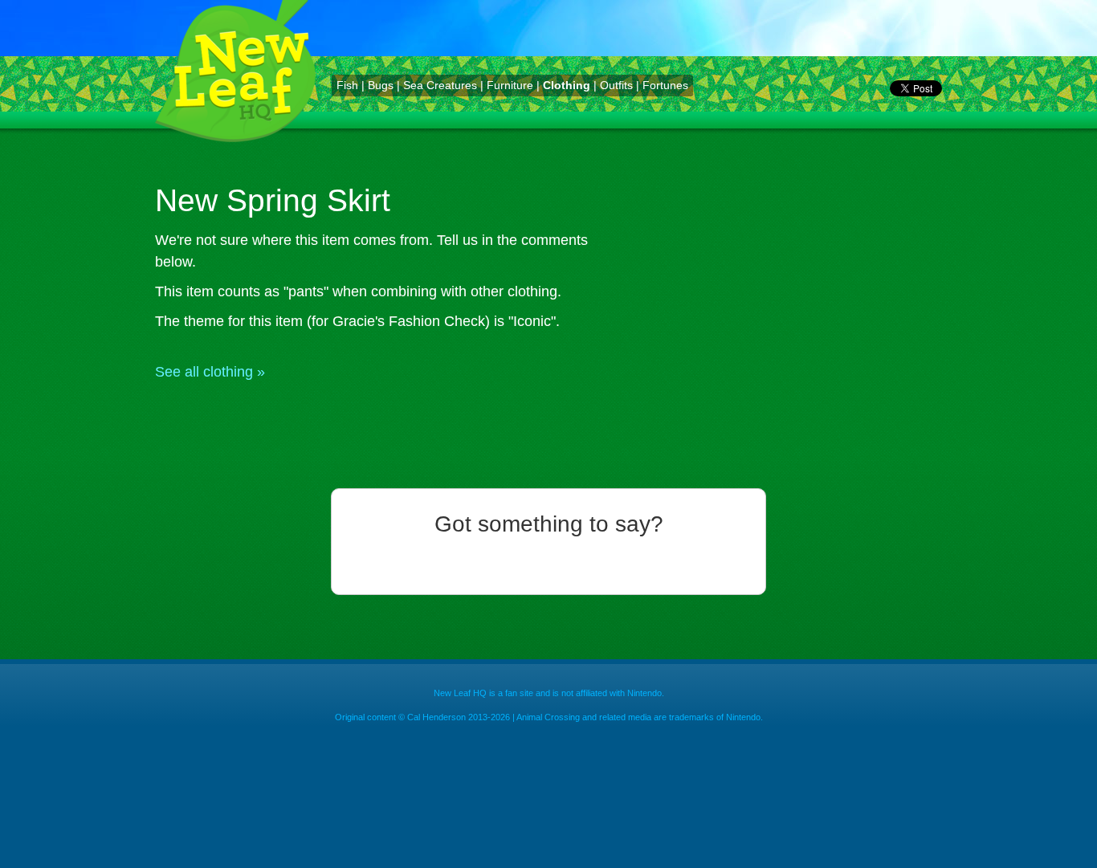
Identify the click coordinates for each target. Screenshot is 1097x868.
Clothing (566, 85)
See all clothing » (210, 372)
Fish (347, 85)
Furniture (510, 85)
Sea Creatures (440, 85)
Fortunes (665, 85)
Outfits (616, 85)
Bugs (381, 85)
